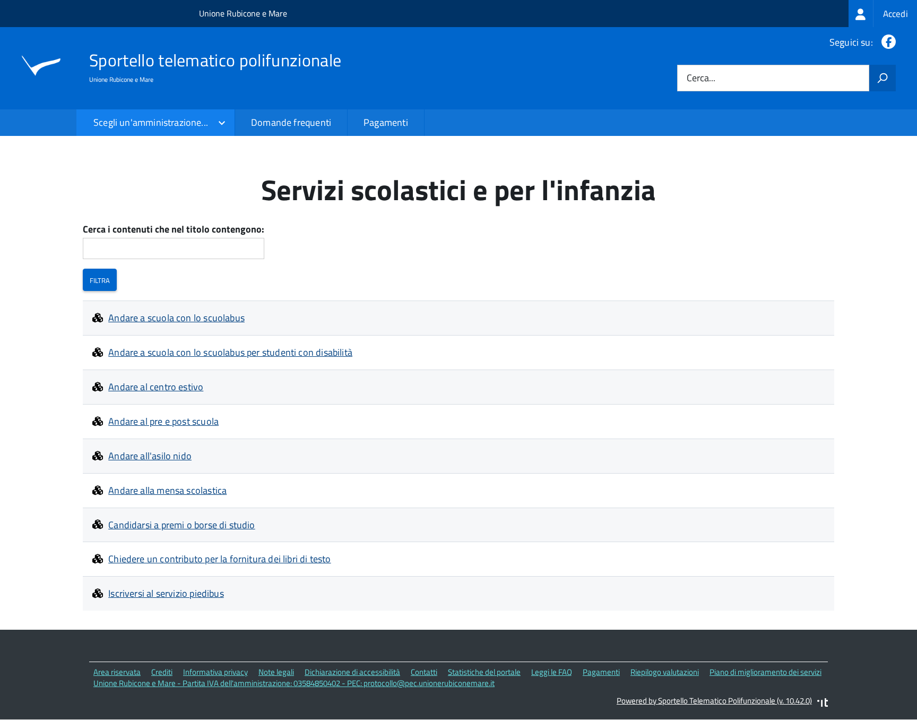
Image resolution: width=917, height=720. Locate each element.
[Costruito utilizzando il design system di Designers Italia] (822, 703)
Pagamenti (386, 122)
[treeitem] (883, 13)
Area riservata (117, 672)
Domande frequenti (291, 122)
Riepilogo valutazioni (664, 672)
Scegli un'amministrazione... (150, 122)
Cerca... (701, 78)
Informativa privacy (215, 672)
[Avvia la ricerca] (882, 78)
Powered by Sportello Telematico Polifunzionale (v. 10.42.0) (714, 701)
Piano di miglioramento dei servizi (765, 672)
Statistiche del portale (484, 672)
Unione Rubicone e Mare (243, 13)
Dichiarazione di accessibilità (352, 672)
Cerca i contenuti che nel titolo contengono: (173, 229)
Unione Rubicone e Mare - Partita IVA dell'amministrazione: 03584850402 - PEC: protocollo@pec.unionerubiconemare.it (294, 683)
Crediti (161, 672)
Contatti (424, 672)
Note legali (276, 672)
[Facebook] (886, 42)
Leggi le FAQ (551, 672)
